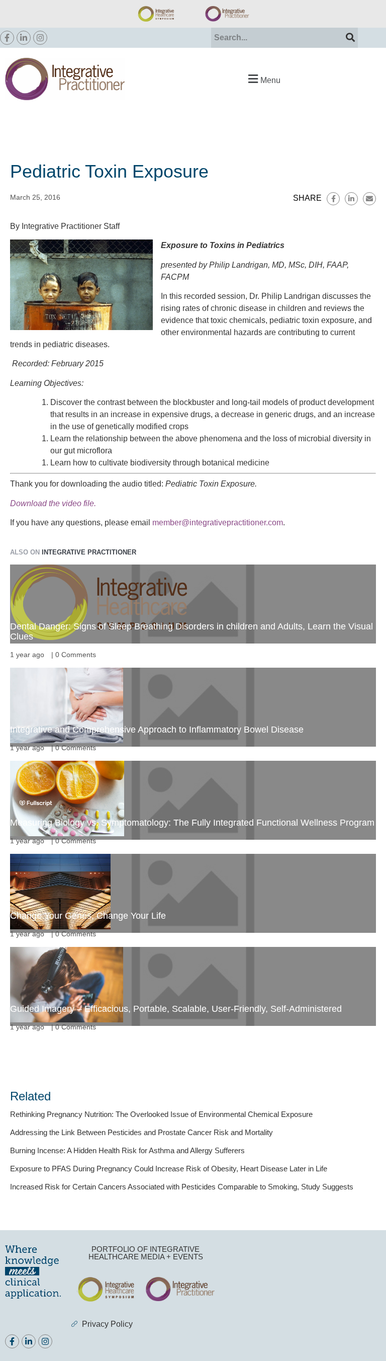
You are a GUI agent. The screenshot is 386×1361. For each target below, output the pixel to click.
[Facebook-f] (7, 38)
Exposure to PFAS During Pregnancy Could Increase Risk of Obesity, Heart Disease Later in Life (168, 1168)
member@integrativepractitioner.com (217, 522)
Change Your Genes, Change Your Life (88, 916)
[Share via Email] (369, 198)
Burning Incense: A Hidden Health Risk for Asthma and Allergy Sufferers (127, 1150)
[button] (263, 78)
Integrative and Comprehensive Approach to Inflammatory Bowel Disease (157, 730)
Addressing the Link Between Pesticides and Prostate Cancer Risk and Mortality (141, 1132)
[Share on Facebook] (333, 198)
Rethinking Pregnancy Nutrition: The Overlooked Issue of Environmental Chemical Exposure (161, 1114)
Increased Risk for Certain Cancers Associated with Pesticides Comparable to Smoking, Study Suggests (181, 1186)
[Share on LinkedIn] (351, 198)
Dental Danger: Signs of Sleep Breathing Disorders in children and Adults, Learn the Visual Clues (191, 631)
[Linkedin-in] (24, 38)
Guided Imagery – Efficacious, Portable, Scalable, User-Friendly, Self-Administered (176, 1009)
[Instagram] (40, 38)
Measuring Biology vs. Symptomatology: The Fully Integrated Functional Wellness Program (192, 823)
